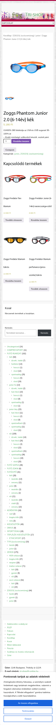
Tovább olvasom (13, 220)
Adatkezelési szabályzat (17, 624)
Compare (9, 150)
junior (38, 36)
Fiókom (10, 631)
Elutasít (28, 719)
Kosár (9, 641)
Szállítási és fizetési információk (20, 652)
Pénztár (10, 648)
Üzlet (9, 655)
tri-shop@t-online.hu (29, 671)
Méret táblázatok (14, 645)
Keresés (8, 328)
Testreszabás (28, 711)
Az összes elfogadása (28, 703)
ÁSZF (9, 627)
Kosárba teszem (21, 141)
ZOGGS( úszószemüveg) (23, 36)
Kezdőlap (7, 36)
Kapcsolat (11, 634)
